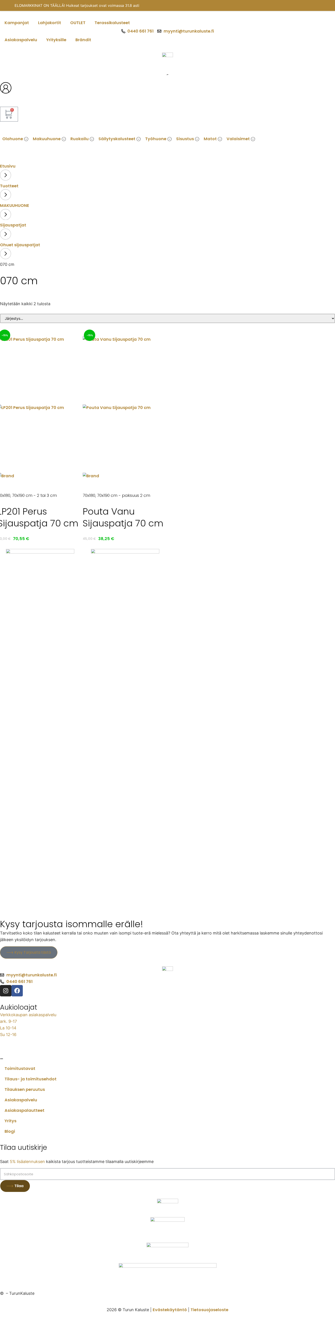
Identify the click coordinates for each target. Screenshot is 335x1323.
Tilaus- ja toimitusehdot (31, 1079)
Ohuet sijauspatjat (20, 245)
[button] (26, 139)
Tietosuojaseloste (209, 1310)
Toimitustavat (20, 1068)
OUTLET (77, 22)
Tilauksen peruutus (25, 1089)
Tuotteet (9, 186)
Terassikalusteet (112, 22)
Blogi (10, 1131)
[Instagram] (5, 990)
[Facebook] (17, 990)
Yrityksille (56, 40)
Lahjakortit (49, 22)
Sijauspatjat (13, 225)
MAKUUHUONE (14, 205)
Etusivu (7, 166)
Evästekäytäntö (170, 1310)
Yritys (10, 1121)
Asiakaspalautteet (24, 1110)
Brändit (83, 40)
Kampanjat (17, 22)
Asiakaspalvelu (21, 40)
